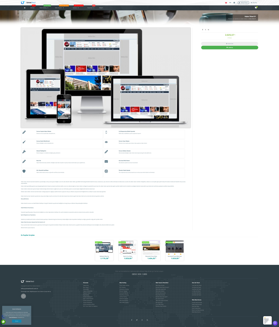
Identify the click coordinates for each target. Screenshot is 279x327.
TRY (230, 2)
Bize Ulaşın (85, 287)
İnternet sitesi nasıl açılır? (162, 296)
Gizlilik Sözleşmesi (87, 300)
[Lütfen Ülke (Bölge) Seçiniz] (226, 2)
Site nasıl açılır (159, 302)
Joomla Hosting (123, 296)
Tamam (16, 321)
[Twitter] (137, 320)
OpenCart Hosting (123, 298)
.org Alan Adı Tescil (196, 289)
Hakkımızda (86, 285)
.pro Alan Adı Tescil (196, 293)
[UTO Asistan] (275, 323)
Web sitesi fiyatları (160, 291)
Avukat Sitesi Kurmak (197, 302)
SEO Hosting (122, 287)
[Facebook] (132, 320)
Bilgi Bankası (86, 294)
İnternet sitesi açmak (161, 293)
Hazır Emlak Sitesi (196, 308)
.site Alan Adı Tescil (196, 294)
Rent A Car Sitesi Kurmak (198, 310)
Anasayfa (230, 19)
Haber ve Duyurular (87, 291)
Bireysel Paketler (123, 291)
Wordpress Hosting (124, 289)
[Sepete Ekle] (106, 247)
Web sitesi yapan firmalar (162, 300)
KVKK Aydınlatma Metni (89, 304)
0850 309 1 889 (139, 274)
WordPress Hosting (124, 294)
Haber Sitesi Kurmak (197, 304)
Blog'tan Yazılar (87, 293)
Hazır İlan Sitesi (195, 306)
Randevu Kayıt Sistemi (161, 306)
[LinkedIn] (147, 320)
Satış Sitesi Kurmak (160, 294)
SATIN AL (230, 47)
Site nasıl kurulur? (160, 298)
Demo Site (230, 43)
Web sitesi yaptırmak (161, 289)
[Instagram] (142, 320)
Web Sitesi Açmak (160, 285)
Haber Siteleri (244, 19)
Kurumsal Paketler (123, 293)
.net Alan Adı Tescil (196, 287)
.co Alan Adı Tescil (196, 291)
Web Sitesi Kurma (123, 300)
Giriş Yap (254, 2)
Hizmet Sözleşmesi (87, 302)
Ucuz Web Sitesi (160, 304)
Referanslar (86, 289)
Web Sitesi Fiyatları (124, 302)
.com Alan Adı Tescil (196, 285)
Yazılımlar (236, 19)
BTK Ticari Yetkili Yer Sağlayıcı (90, 306)
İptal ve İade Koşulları (88, 298)
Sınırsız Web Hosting (124, 285)
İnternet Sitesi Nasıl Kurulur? (162, 287)
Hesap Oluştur (244, 2)
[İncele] (102, 247)
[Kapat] (270, 320)
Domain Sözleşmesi (87, 296)
